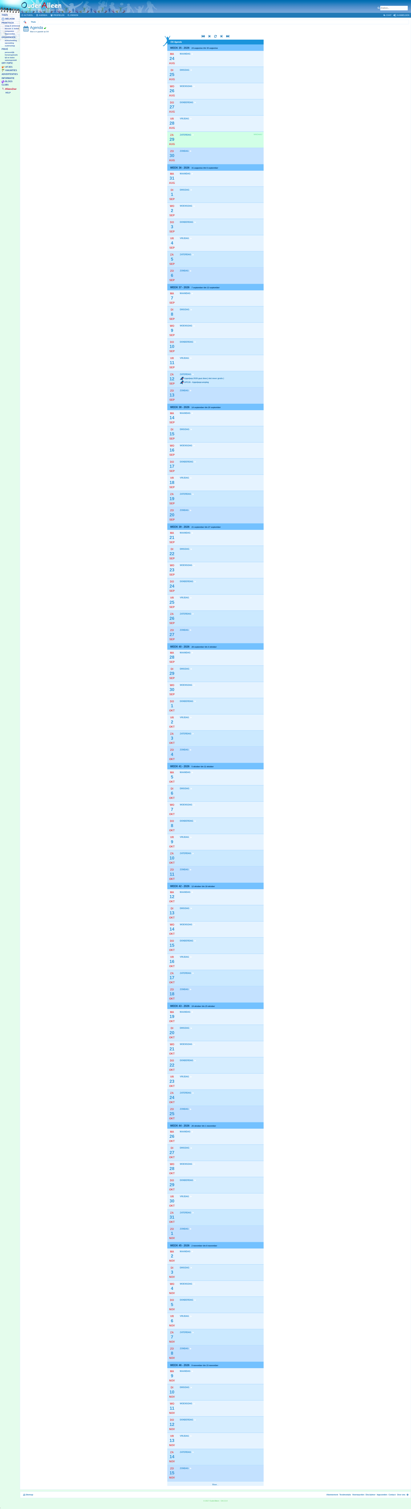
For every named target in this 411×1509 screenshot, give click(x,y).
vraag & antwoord (12, 26)
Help (8, 93)
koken (16, 29)
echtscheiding (11, 40)
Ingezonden (10, 34)
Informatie (8, 78)
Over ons (401, 1495)
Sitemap (29, 1495)
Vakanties (11, 70)
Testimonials (345, 1495)
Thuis (5, 15)
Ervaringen (8, 37)
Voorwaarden (358, 1495)
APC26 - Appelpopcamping (196, 382)
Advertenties (10, 74)
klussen (8, 29)
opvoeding (9, 43)
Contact (392, 1495)
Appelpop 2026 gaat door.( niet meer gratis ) (204, 378)
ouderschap (10, 46)
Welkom (10, 19)
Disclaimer (371, 1495)
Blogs (9, 81)
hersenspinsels (11, 55)
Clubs (5, 85)
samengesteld (11, 60)
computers (9, 31)
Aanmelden (402, 15)
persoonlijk (9, 52)
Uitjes (9, 67)
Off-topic (7, 63)
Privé (5, 49)
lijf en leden (10, 58)
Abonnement (332, 1495)
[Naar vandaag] (215, 36)
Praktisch (8, 23)
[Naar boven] (407, 1494)
